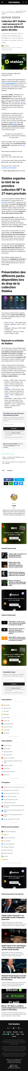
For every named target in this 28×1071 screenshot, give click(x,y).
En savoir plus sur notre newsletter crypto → (14, 437)
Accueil (3, 11)
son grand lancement (10, 83)
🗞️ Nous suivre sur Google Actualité (14, 1059)
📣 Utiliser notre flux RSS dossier (14, 1062)
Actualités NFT (16, 17)
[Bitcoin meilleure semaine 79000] (4, 583)
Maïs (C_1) (6, 834)
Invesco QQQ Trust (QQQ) (10, 796)
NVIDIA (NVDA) (7, 745)
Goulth (14, 505)
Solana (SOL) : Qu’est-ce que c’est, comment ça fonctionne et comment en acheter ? (17, 623)
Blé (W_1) (6, 859)
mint (24, 145)
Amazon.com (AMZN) (9, 758)
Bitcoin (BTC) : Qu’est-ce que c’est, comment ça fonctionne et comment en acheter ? (17, 638)
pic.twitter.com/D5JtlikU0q (9, 167)
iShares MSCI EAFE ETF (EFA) (11, 799)
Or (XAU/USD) (7, 841)
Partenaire (9, 470)
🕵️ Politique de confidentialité (14, 1067)
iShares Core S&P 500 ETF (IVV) (11, 793)
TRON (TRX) (7, 720)
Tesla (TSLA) (7, 768)
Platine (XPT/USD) (8, 850)
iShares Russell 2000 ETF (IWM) (11, 819)
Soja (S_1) (6, 856)
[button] (2, 2)
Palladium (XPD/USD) (9, 847)
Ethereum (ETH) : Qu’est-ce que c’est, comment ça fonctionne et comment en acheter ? (16, 631)
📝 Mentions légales (14, 1066)
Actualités (15, 1032)
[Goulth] (14, 497)
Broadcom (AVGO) (8, 765)
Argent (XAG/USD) (8, 853)
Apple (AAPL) (7, 748)
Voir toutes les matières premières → (14, 862)
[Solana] (4, 622)
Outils (22, 1034)
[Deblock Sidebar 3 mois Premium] (14, 600)
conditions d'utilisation (15, 432)
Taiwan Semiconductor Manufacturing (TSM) (13, 761)
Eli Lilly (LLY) (7, 774)
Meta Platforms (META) (9, 771)
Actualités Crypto (10, 11)
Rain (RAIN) (6, 733)
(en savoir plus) (13, 137)
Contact (14, 1036)
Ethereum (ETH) (7, 708)
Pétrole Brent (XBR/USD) (10, 831)
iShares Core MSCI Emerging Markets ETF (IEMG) (14, 810)
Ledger (6, 387)
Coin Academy (14, 2)
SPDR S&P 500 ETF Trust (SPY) (11, 790)
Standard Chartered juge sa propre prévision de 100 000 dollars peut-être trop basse (17, 573)
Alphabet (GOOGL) (8, 751)
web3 (22, 102)
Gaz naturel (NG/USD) (9, 844)
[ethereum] (4, 629)
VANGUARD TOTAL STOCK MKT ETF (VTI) (14, 787)
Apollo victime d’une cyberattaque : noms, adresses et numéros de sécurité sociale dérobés (16, 565)
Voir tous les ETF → (14, 822)
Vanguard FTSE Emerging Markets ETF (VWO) (13, 815)
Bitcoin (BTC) (7, 705)
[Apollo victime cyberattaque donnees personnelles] (4, 565)
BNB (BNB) (6, 714)
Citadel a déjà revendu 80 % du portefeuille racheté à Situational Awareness (18, 555)
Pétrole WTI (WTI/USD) (9, 837)
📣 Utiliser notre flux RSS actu (14, 1061)
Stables (15, 124)
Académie (8, 1032)
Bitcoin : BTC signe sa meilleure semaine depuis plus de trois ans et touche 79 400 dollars (17, 583)
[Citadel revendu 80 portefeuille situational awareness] (4, 555)
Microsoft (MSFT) (8, 754)
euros (12, 322)
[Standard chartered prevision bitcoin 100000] (4, 574)
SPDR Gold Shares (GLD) (10, 802)
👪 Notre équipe (14, 1065)
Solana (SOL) (7, 717)
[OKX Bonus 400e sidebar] (14, 533)
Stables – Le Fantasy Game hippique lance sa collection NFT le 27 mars (13, 458)
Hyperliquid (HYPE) (8, 723)
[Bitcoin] (4, 638)
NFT (10, 115)
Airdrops (5, 1034)
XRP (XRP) (6, 711)
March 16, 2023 (20, 170)
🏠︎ (4, 1032)
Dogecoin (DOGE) (8, 726)
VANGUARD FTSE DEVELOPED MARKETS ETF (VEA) (14, 806)
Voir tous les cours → (14, 736)
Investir (12, 1034)
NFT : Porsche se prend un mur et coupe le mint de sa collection (13, 462)
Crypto (21, 1032)
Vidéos (18, 1034)
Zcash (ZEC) (7, 730)
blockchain (4, 202)
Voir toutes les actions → (14, 778)
